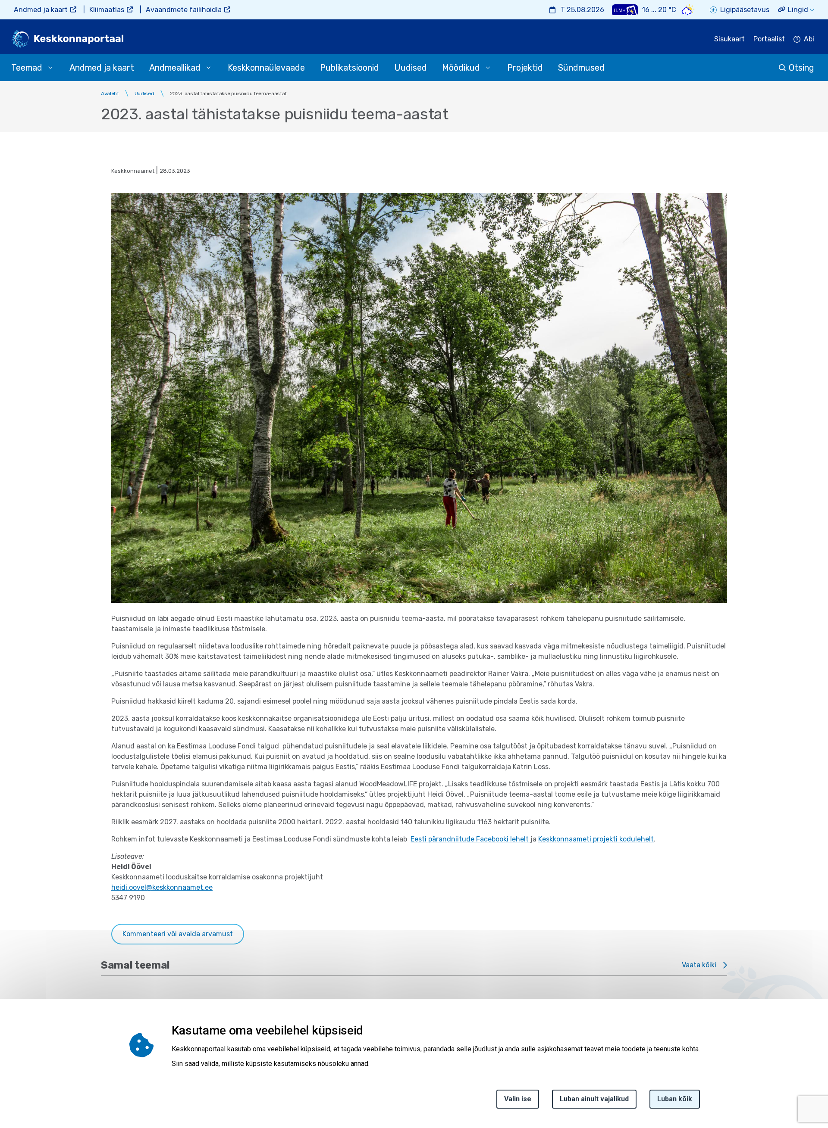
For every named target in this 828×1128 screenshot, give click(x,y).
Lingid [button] (798, 10)
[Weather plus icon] (625, 9)
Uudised (410, 67)
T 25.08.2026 (582, 10)
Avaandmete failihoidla (184, 10)
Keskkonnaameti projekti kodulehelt (596, 839)
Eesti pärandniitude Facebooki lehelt (470, 839)
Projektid (525, 67)
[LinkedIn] (9, 1069)
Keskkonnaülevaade (266, 67)
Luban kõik (674, 1099)
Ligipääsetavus (744, 10)
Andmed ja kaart (41, 10)
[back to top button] (791, 1081)
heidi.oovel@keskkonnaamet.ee (162, 887)
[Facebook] (9, 1028)
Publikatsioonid (349, 67)
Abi (809, 39)
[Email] (9, 1090)
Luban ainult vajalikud (594, 1099)
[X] (9, 1049)
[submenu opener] (50, 67)
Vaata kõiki (699, 965)
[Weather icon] (688, 9)
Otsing (801, 67)
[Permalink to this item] (366, 1030)
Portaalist (769, 39)
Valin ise (517, 1099)
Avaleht (110, 93)
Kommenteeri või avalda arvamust (177, 934)
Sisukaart (729, 39)
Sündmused (581, 67)
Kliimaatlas (106, 10)
